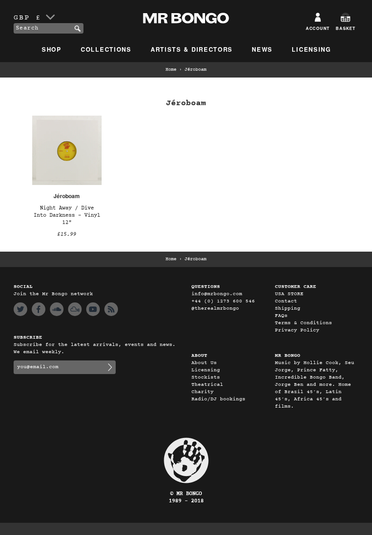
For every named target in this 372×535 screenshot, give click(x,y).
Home (171, 70)
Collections (106, 49)
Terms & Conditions (303, 323)
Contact (286, 301)
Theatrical (207, 384)
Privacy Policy (297, 330)
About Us (204, 363)
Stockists (205, 377)
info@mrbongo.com (216, 294)
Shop (52, 49)
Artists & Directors (192, 49)
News (262, 49)
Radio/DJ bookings (218, 399)
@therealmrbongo (215, 308)
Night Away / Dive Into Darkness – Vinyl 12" (67, 215)
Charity (202, 392)
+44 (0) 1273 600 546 (223, 301)
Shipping (287, 308)
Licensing (311, 49)
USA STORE (289, 294)
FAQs (281, 315)
